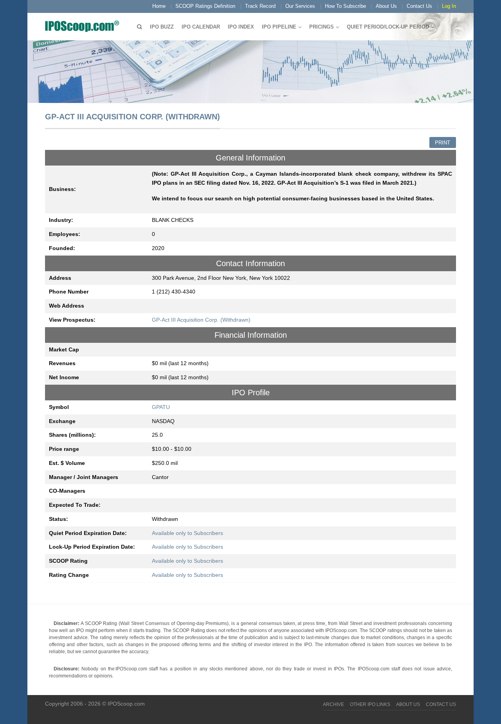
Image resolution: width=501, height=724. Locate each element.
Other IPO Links (370, 704)
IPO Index (241, 27)
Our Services (300, 6)
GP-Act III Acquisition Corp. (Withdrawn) (201, 320)
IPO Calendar (201, 27)
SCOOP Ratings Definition (205, 6)
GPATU (161, 407)
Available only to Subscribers (187, 533)
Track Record (260, 6)
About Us (386, 6)
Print (442, 143)
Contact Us (419, 6)
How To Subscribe (345, 6)
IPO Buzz (162, 27)
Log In (449, 6)
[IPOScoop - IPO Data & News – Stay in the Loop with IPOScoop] (84, 25)
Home (159, 6)
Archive (333, 704)
